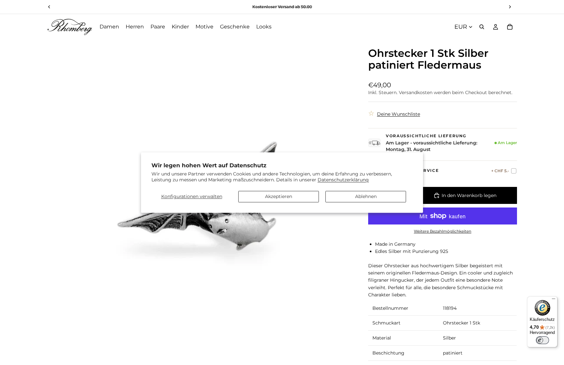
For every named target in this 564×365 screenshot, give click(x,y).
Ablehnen (366, 196)
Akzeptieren (278, 196)
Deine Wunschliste (398, 114)
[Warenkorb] (510, 27)
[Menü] (553, 300)
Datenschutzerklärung (343, 180)
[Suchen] (482, 27)
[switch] (542, 340)
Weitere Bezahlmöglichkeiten (442, 231)
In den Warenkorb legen (469, 195)
